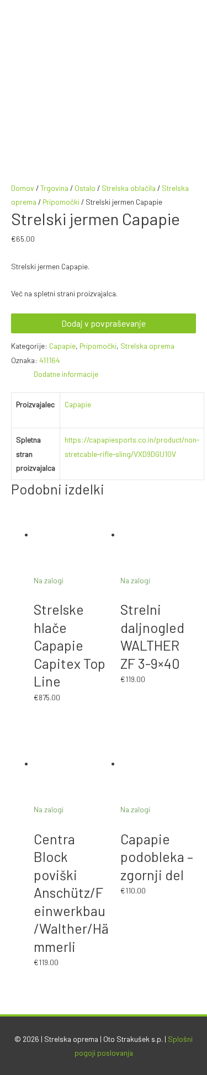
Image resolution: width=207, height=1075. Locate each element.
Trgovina (54, 188)
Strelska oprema (147, 345)
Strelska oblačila (129, 188)
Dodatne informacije (66, 374)
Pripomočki (61, 201)
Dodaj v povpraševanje (103, 323)
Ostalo (85, 188)
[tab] (115, 374)
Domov (22, 188)
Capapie (62, 345)
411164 (49, 360)
